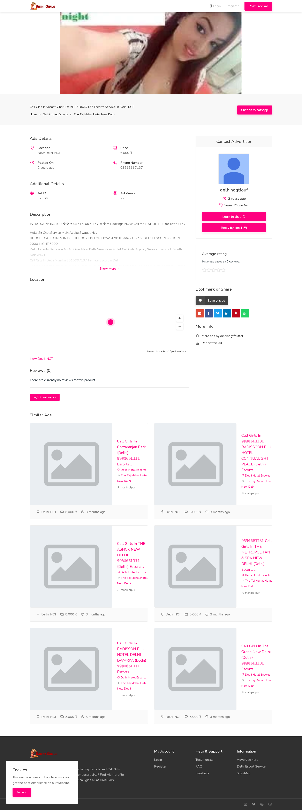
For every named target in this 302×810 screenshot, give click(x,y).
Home (33, 114)
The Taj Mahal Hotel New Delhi (94, 114)
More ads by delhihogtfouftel (222, 336)
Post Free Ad (258, 6)
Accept (22, 792)
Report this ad (211, 343)
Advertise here (247, 759)
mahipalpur (127, 487)
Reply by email (232, 228)
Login (216, 6)
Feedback (203, 773)
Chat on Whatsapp (254, 110)
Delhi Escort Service (251, 766)
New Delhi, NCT (41, 358)
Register (232, 6)
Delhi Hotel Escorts (55, 114)
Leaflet (150, 351)
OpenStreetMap (177, 351)
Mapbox (162, 351)
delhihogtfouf (234, 190)
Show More (108, 268)
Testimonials (204, 759)
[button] (179, 318)
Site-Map (243, 773)
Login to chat (232, 216)
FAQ (199, 766)
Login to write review (44, 397)
